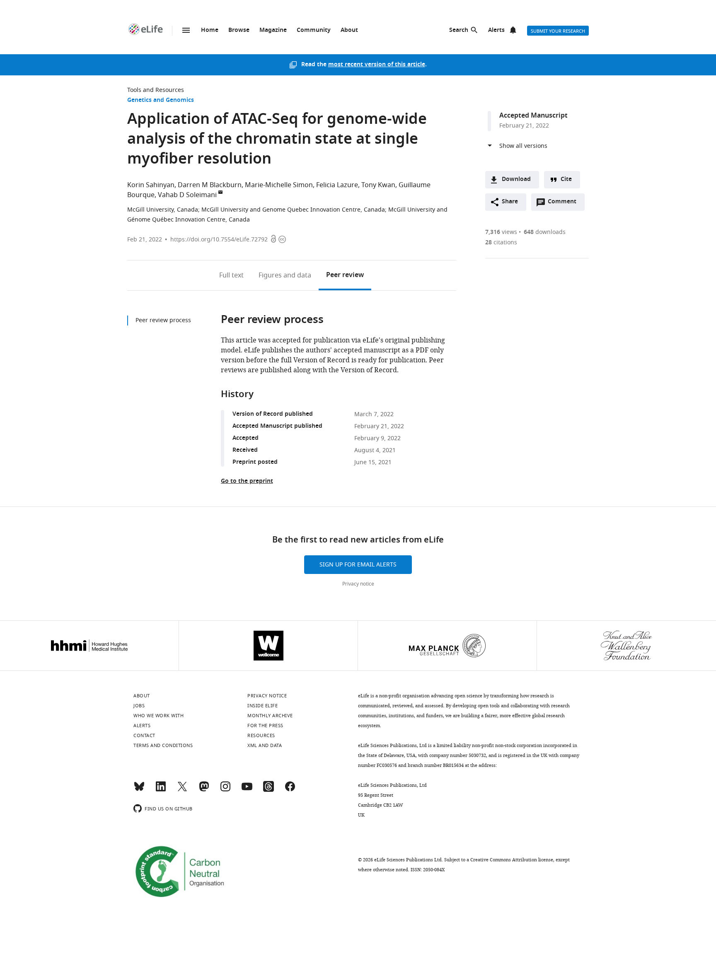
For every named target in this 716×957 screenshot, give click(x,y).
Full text (231, 275)
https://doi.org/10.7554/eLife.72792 (219, 239)
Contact (144, 735)
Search (458, 30)
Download (516, 179)
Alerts (496, 30)
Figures (285, 275)
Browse (238, 30)
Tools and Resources (155, 90)
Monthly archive (270, 715)
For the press (265, 725)
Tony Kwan (378, 185)
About (349, 30)
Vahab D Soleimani (187, 195)
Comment (564, 204)
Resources (261, 735)
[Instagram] (225, 790)
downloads (545, 232)
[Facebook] (290, 790)
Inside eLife (262, 705)
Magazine (273, 30)
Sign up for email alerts (358, 564)
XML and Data (264, 745)
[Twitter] (182, 790)
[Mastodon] (204, 790)
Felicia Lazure (337, 185)
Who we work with (158, 715)
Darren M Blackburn (210, 185)
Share (510, 202)
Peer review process (163, 320)
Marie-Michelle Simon (279, 185)
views (501, 232)
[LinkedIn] (161, 790)
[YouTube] (247, 790)
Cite (566, 179)
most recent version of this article (376, 65)
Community (314, 30)
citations (501, 242)
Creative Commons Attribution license (511, 859)
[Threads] (268, 790)
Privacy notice (358, 584)
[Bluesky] (139, 790)
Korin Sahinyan (150, 185)
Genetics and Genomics (160, 100)
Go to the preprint (247, 481)
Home (209, 30)
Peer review (345, 275)
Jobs (139, 705)
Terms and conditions (163, 745)
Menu (186, 30)
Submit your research (558, 31)
